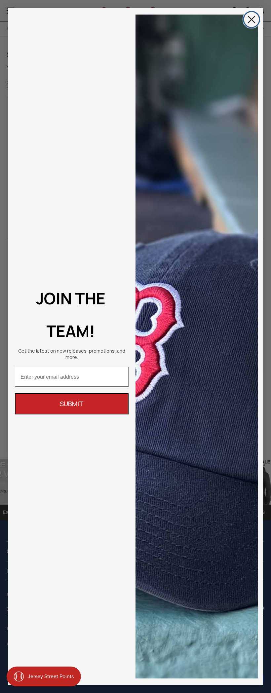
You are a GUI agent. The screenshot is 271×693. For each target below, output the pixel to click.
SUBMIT (72, 403)
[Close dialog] (251, 19)
